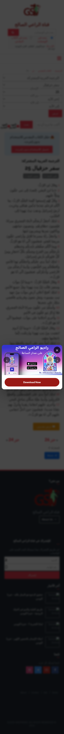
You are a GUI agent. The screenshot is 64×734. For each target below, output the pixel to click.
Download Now (32, 382)
